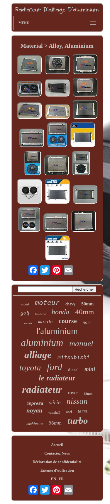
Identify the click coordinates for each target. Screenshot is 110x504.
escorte (28, 323)
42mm (88, 393)
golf (25, 313)
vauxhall (54, 412)
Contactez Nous (57, 453)
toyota (30, 367)
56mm (55, 423)
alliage (38, 355)
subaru (40, 313)
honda (60, 312)
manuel (81, 343)
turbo (77, 420)
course (68, 321)
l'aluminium (57, 331)
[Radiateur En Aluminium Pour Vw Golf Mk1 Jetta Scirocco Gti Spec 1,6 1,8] (57, 88)
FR (61, 479)
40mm (84, 312)
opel (69, 412)
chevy (70, 304)
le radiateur (57, 378)
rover (73, 392)
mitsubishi (73, 357)
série (55, 402)
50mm (87, 303)
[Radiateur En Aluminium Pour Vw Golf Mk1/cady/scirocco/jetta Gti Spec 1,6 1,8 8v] (85, 195)
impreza (35, 403)
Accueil (57, 445)
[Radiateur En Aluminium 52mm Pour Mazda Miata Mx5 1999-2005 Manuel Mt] (31, 138)
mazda (45, 322)
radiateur (42, 389)
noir (86, 322)
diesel (73, 369)
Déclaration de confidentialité (57, 462)
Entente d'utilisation (57, 470)
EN (53, 479)
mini (89, 369)
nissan (77, 401)
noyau (34, 410)
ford (54, 367)
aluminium (42, 342)
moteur (47, 303)
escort (25, 304)
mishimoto (34, 423)
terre (83, 411)
